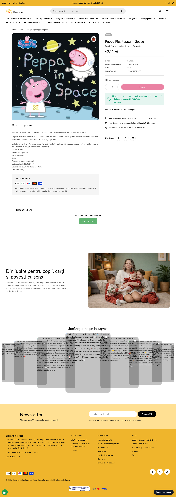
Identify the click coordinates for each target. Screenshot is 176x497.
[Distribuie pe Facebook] (118, 138)
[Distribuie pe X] (125, 138)
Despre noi (6, 3)
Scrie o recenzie (88, 221)
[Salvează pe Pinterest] (133, 138)
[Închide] (161, 95)
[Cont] (160, 11)
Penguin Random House (120, 46)
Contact (22, 3)
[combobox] (88, 11)
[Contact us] (5, 492)
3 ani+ (22, 30)
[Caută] (122, 11)
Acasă (14, 30)
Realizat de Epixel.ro (62, 480)
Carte (138, 46)
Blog (15, 3)
